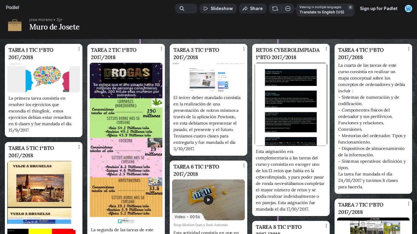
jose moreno (41, 20)
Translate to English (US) (321, 12)
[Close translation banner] (350, 7)
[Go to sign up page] (408, 8)
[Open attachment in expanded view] (43, 78)
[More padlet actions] (288, 8)
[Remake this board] (275, 8)
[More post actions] (79, 49)
